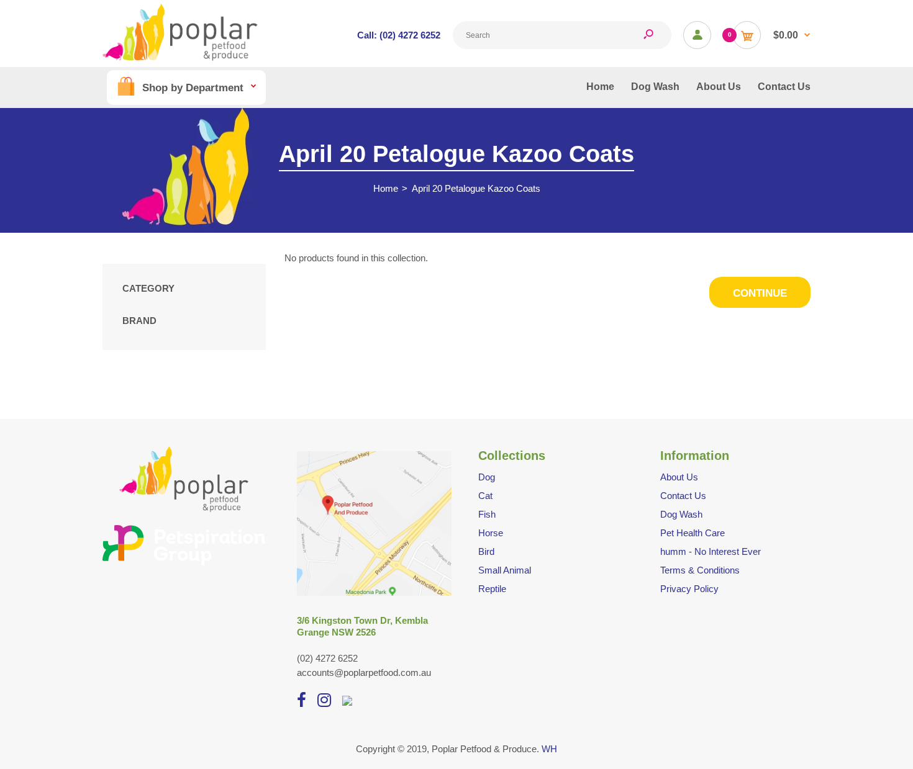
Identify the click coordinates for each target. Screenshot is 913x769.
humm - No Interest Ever (710, 551)
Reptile (492, 588)
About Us (679, 477)
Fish (487, 514)
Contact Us (683, 495)
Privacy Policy (689, 588)
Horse (490, 533)
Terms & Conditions (700, 570)
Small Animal (504, 570)
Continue (760, 293)
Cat (485, 495)
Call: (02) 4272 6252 (398, 35)
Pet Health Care (692, 533)
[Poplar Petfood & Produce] (180, 57)
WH (549, 749)
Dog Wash (681, 514)
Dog (486, 477)
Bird (486, 551)
